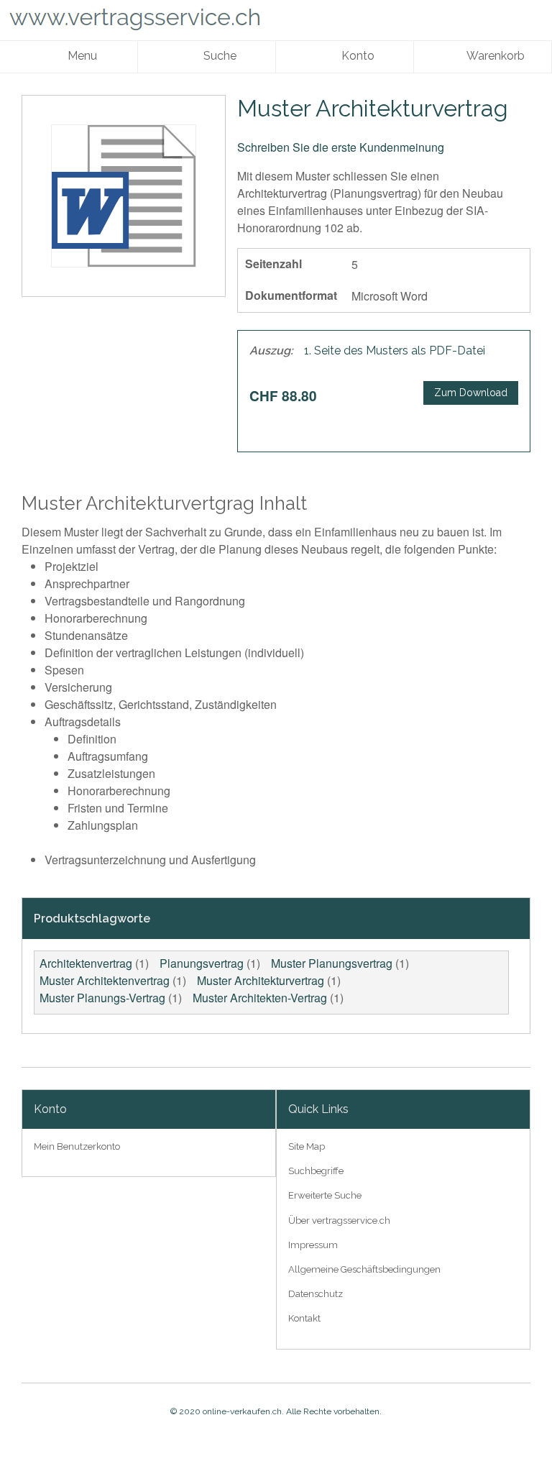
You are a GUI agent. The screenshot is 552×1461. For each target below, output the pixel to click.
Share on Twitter (466, 425)
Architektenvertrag (86, 963)
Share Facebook (437, 425)
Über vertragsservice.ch (339, 1220)
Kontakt (304, 1318)
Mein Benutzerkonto (77, 1146)
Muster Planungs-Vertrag (102, 997)
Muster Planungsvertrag (331, 963)
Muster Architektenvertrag (105, 980)
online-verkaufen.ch (242, 1411)
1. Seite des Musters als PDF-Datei (394, 350)
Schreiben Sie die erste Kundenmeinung (340, 147)
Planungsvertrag (202, 963)
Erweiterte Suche (325, 1195)
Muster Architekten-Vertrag (260, 997)
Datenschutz (315, 1293)
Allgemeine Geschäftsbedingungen (364, 1269)
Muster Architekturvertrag (260, 980)
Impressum (313, 1245)
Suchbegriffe (316, 1170)
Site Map (306, 1146)
